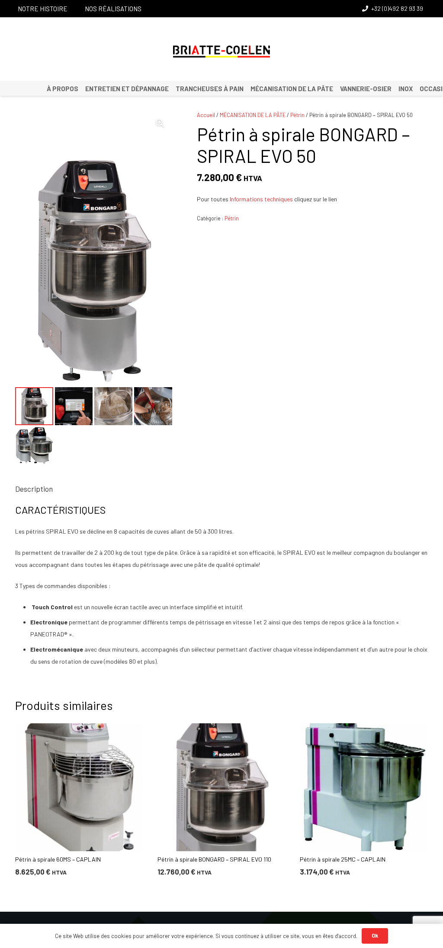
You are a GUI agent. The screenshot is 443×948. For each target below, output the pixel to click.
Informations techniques (261, 199)
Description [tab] (34, 488)
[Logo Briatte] (221, 51)
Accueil (206, 114)
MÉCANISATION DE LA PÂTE (253, 114)
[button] (160, 123)
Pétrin (297, 114)
